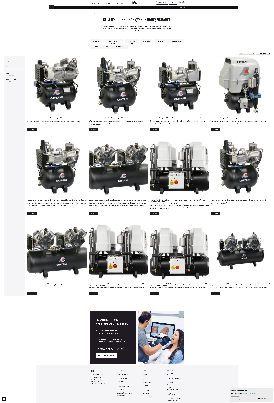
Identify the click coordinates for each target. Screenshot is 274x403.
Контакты (182, 7)
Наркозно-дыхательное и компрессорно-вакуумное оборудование (124, 393)
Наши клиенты (147, 382)
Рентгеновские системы (123, 386)
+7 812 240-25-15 (95, 3)
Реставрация (160, 41)
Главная (92, 13)
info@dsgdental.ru (173, 400)
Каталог (95, 7)
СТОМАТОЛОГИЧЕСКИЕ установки (113, 42)
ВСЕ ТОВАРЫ (96, 41)
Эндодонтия (96, 47)
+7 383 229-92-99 (108, 3)
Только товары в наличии (13, 75)
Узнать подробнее (250, 393)
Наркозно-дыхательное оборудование (115, 47)
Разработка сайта (96, 377)
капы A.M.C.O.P (156, 7)
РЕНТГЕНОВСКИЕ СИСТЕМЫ (176, 41)
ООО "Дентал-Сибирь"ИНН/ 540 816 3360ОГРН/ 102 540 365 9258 (98, 381)
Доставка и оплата (124, 7)
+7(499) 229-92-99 (104, 348)
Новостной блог (147, 390)
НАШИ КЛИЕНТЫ (140, 7)
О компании (108, 7)
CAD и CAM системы (132, 42)
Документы (146, 393)
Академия (169, 7)
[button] (162, 3)
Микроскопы (146, 41)
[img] (179, 2)
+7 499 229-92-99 (119, 3)
